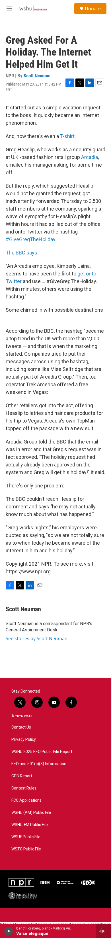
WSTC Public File (26, 849)
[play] (8, 931)
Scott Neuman (37, 75)
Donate (93, 8)
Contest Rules (23, 788)
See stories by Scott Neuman (36, 638)
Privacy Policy (23, 739)
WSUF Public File (25, 837)
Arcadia (89, 157)
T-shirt (67, 136)
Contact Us (21, 727)
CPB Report (21, 776)
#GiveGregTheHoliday (30, 239)
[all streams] (103, 931)
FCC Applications (26, 800)
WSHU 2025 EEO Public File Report (41, 752)
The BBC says (21, 253)
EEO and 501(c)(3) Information (38, 764)
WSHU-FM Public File (29, 825)
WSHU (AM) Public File (31, 812)
